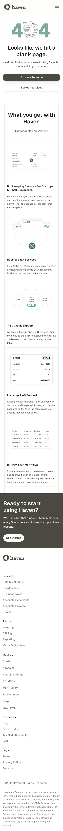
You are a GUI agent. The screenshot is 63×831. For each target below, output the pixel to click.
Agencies (8, 668)
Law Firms (9, 708)
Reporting (9, 639)
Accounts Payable (14, 606)
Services (8, 576)
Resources (9, 717)
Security (8, 768)
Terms (6, 756)
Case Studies (11, 729)
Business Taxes (12, 594)
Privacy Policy (12, 762)
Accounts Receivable (16, 600)
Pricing (7, 612)
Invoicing (8, 627)
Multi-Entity (10, 688)
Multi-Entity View (14, 645)
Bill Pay (7, 633)
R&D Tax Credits (13, 582)
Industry (8, 654)
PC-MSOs (9, 681)
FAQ (5, 741)
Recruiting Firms (13, 674)
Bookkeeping (11, 588)
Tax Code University (15, 735)
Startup (7, 661)
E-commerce (11, 694)
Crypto (7, 701)
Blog (6, 723)
